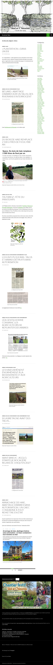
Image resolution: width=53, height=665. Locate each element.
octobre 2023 (40, 119)
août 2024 (39, 107)
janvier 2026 (40, 87)
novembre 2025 (40, 89)
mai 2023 (39, 126)
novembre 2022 (40, 133)
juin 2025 (39, 94)
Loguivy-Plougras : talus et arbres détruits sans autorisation (17, 260)
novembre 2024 (40, 103)
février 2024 (40, 114)
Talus (18, 89)
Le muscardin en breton (7, 635)
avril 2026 (39, 83)
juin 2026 (39, 80)
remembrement (20, 254)
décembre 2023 (40, 117)
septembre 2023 (40, 120)
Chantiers (39, 56)
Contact (6, 624)
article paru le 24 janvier (10, 127)
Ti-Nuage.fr (12, 650)
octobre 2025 (40, 90)
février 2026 (40, 85)
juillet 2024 (39, 108)
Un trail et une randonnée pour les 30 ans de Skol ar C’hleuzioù (15, 634)
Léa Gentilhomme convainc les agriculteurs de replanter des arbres (15, 324)
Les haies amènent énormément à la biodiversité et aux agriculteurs (13, 373)
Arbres (3, 46)
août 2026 (39, 78)
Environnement (13, 89)
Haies (7, 46)
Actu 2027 (39, 49)
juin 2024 (39, 109)
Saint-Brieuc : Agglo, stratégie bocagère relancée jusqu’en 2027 (16, 460)
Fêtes (11, 194)
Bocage (7, 89)
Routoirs (39, 69)
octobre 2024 (40, 104)
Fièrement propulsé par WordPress (19, 663)
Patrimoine (39, 67)
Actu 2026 (39, 48)
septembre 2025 (40, 92)
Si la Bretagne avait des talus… (16, 419)
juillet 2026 (39, 79)
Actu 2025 (39, 47)
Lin (38, 64)
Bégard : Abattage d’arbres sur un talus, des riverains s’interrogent (17, 94)
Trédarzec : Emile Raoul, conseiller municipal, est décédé (14, 631)
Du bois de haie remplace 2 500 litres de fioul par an (17, 142)
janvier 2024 (40, 115)
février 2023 (40, 129)
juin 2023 (39, 124)
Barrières (39, 53)
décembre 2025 (40, 88)
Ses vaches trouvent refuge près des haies (11, 636)
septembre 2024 (40, 105)
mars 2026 (39, 84)
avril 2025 (39, 97)
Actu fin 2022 (40, 51)
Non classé (39, 66)
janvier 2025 (40, 100)
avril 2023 (39, 127)
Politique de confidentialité (7, 663)
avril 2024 (39, 112)
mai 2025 (39, 95)
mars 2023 (39, 128)
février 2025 (40, 99)
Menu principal (51, 35)
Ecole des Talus (6, 35)
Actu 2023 (39, 44)
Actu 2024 (39, 46)
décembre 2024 (40, 102)
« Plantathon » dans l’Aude (14, 50)
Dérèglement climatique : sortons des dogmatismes (13, 632)
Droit (7, 500)
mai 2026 (39, 82)
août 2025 (39, 93)
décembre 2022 (40, 132)
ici (20, 307)
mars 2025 (39, 98)
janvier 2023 (40, 131)
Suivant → (20, 570)
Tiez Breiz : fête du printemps (13, 198)
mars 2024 (39, 113)
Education (39, 58)
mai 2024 (39, 110)
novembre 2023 (40, 118)
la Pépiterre (20, 207)
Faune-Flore (40, 61)
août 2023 (39, 122)
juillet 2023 (39, 123)
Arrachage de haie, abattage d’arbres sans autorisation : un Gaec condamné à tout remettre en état (16, 507)
